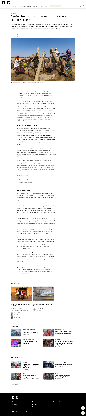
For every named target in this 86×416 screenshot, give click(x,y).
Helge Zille (26, 369)
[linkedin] (23, 411)
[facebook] (16, 411)
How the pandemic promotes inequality (20, 310)
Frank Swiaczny (18, 312)
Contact (55, 404)
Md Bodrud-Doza (27, 334)
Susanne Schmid (18, 315)
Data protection (57, 402)
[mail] (12, 411)
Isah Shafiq (26, 345)
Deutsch (84, 2)
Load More (15, 351)
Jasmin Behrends (27, 378)
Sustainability (44, 6)
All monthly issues (16, 407)
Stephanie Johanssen (35, 378)
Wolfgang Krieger (60, 334)
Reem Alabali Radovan (61, 366)
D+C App (34, 404)
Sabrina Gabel (17, 317)
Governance (36, 6)
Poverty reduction (16, 6)
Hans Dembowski (41, 308)
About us (14, 404)
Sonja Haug (17, 314)
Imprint (34, 407)
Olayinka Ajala (59, 378)
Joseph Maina (59, 346)
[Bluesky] (26, 411)
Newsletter (35, 402)
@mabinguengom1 (24, 273)
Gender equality (26, 6)
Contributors (15, 402)
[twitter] (19, 411)
